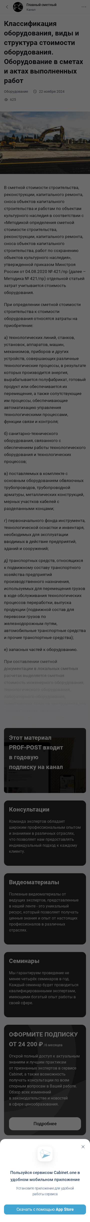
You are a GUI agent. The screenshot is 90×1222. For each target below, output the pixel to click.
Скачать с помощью (45, 1209)
